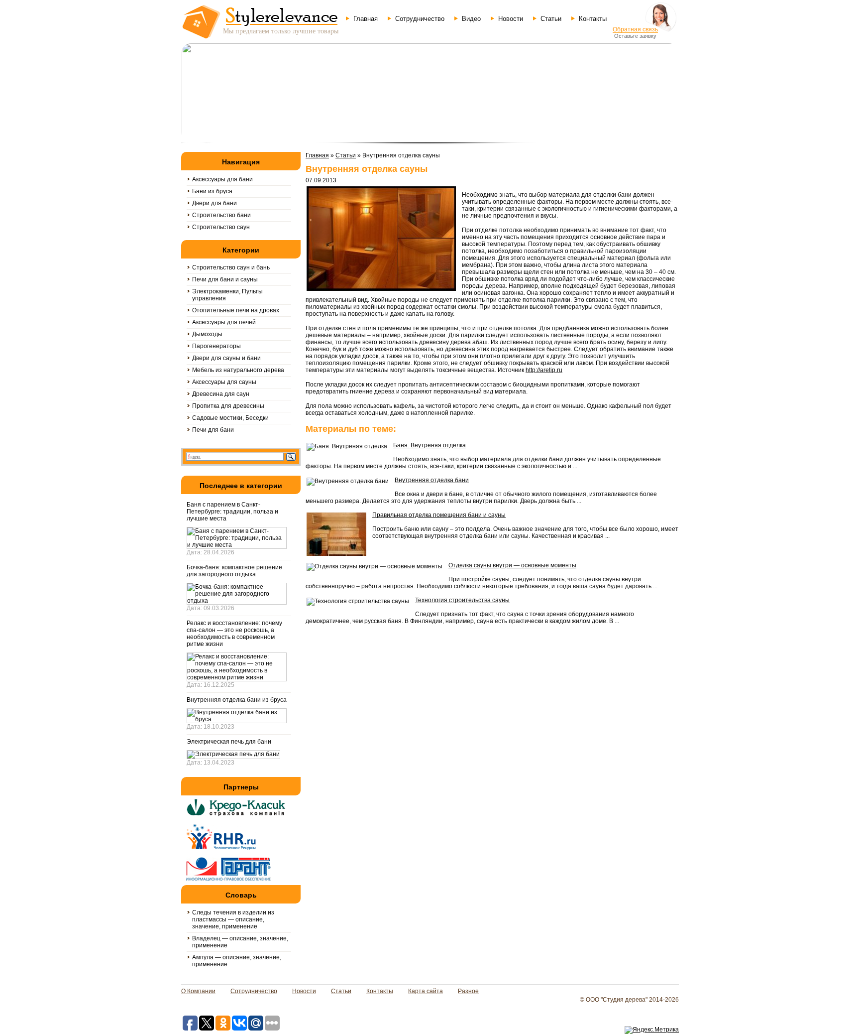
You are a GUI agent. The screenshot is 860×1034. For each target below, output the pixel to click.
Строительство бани (221, 215)
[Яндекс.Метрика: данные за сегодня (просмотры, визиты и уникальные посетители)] (652, 1030)
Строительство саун (221, 227)
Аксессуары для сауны (224, 382)
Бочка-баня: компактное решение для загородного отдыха (234, 571)
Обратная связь (635, 29)
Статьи (550, 18)
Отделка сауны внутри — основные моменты (512, 565)
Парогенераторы (216, 346)
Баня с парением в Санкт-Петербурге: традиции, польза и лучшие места (232, 511)
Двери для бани (214, 203)
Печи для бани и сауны (225, 279)
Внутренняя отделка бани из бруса (237, 699)
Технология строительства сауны (462, 600)
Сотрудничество (419, 18)
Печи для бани (213, 429)
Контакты (593, 18)
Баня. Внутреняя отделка (429, 445)
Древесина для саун (220, 393)
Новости (510, 18)
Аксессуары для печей (224, 322)
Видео (471, 18)
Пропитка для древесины (228, 405)
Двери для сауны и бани (226, 358)
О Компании (198, 991)
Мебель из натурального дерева (238, 370)
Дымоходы (207, 334)
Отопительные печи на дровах (235, 310)
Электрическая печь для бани (229, 741)
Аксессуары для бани (222, 179)
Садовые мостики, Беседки (230, 417)
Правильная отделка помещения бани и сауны (439, 515)
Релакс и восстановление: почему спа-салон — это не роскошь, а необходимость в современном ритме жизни (234, 633)
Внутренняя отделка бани (432, 480)
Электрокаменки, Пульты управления (227, 295)
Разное (468, 991)
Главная (365, 18)
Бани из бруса (212, 191)
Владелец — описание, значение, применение (240, 942)
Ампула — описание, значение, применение (236, 961)
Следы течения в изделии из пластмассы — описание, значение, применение (233, 919)
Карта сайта (425, 991)
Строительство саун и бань (231, 267)
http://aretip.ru (544, 370)
